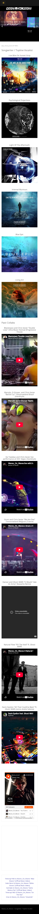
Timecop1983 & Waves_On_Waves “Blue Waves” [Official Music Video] (19, 25)
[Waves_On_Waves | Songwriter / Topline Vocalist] (19, 2)
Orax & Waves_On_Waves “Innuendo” (19, 897)
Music (19, 30)
